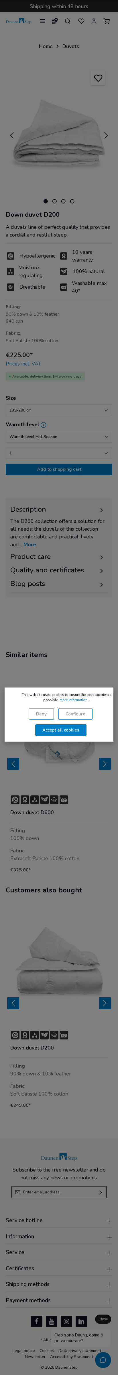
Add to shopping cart (59, 469)
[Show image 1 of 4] (46, 201)
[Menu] (42, 21)
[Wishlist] (81, 21)
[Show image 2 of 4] (54, 201)
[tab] (57, 526)
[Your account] (94, 21)
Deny (41, 714)
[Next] (106, 135)
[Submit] (101, 1192)
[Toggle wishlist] (98, 78)
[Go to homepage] (19, 21)
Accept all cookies (60, 730)
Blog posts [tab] (27, 584)
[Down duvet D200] (59, 965)
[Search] (67, 21)
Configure (75, 714)
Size (11, 398)
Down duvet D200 (32, 1048)
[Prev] (13, 764)
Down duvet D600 (32, 812)
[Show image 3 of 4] (63, 201)
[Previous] (12, 135)
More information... (75, 700)
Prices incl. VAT (23, 363)
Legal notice (24, 1350)
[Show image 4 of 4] (72, 201)
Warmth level (22, 424)
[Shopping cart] (106, 21)
